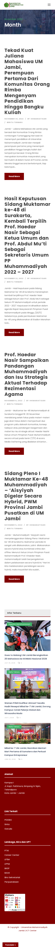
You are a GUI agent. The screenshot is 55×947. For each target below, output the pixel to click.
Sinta (6, 824)
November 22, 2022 (13, 278)
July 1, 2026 (9, 718)
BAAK (7, 872)
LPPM (7, 863)
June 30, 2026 (10, 759)
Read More (14, 176)
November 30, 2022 (14, 119)
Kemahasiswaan (23, 624)
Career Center (11, 855)
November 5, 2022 (13, 525)
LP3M (7, 859)
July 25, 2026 (9, 663)
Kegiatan (12, 624)
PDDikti (8, 819)
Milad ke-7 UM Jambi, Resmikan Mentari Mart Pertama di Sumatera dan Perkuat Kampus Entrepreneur (25, 751)
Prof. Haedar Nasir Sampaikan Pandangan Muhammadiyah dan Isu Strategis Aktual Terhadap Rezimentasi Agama (26, 374)
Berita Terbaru (15, 122)
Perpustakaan (11, 881)
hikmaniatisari (39, 119)
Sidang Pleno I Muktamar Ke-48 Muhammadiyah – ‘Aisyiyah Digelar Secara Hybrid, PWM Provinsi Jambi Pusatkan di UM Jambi (26, 496)
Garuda (8, 828)
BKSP (6, 868)
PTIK (6, 850)
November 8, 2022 (13, 400)
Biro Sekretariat (12, 877)
